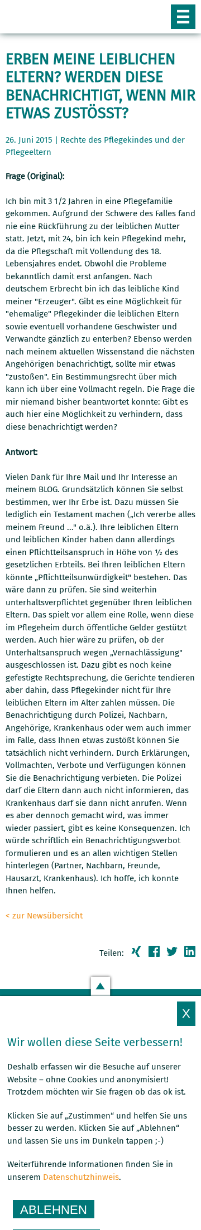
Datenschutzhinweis (81, 1177)
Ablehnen (53, 1210)
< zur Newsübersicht (44, 916)
